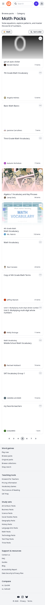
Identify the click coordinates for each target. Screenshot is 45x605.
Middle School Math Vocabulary (18, 343)
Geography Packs (8, 520)
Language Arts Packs (10, 528)
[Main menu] (3, 3)
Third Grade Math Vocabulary (17, 138)
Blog (3, 566)
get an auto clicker (12, 62)
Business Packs (8, 509)
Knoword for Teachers (10, 479)
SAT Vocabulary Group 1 (14, 373)
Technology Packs (8, 535)
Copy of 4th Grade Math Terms (17, 275)
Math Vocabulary (11, 231)
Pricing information (9, 483)
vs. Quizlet (6, 585)
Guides (4, 562)
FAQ (3, 558)
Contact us (6, 555)
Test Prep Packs (8, 539)
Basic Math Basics (11, 106)
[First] (9, 438)
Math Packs (6, 532)
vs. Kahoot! (6, 589)
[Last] (36, 438)
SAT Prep (5, 494)
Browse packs (8, 13)
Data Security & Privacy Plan (12, 573)
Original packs (7, 459)
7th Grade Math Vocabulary (16, 73)
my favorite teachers (13, 406)
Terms (29, 601)
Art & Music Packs (9, 506)
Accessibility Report (9, 569)
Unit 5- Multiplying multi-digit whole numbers (19, 311)
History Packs (7, 524)
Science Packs (7, 513)
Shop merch (6, 467)
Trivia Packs (6, 543)
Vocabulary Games (9, 486)
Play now (5, 452)
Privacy (23, 601)
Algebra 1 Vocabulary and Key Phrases (20, 194)
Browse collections (9, 463)
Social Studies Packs (9, 517)
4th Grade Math (10, 228)
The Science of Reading (11, 490)
